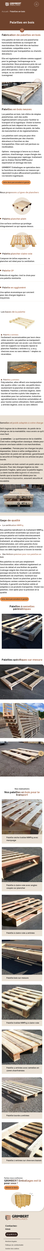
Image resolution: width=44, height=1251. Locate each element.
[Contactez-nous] (41, 753)
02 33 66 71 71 (12, 1234)
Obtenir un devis (11, 1188)
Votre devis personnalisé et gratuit (16, 182)
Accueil (5, 11)
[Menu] (36, 4)
